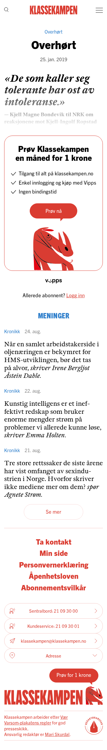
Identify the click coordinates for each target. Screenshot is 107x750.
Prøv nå (53, 210)
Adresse (53, 655)
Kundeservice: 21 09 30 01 (53, 626)
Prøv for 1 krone (73, 675)
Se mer (53, 511)
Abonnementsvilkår (53, 587)
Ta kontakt (53, 541)
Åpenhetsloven (53, 575)
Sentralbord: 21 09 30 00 (53, 611)
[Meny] (99, 10)
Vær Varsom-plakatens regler (36, 720)
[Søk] (6, 10)
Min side (54, 552)
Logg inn (75, 295)
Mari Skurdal (57, 734)
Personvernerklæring (53, 564)
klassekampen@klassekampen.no (53, 641)
